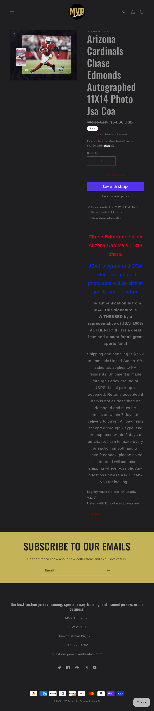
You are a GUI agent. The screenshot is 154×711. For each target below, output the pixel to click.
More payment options (115, 196)
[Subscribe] (108, 570)
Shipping (92, 134)
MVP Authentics (71, 701)
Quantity (92, 153)
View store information (106, 218)
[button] (12, 11)
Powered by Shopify (90, 701)
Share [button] (96, 513)
